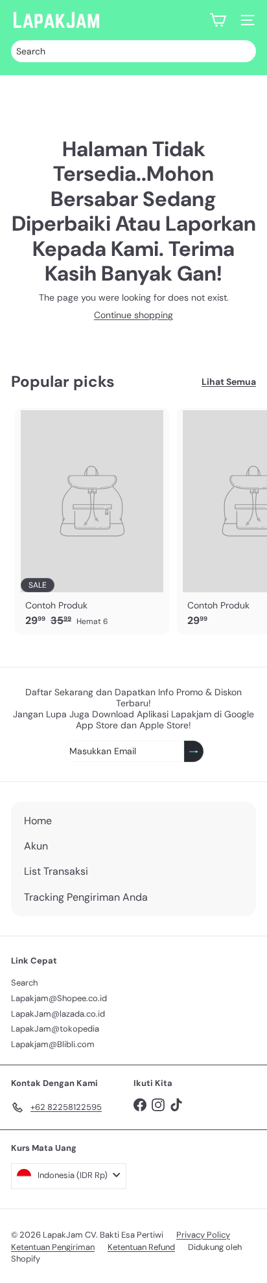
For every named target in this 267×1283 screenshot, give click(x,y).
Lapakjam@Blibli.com (53, 1044)
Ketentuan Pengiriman (53, 1247)
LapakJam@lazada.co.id (58, 1013)
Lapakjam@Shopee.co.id (59, 998)
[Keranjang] (218, 20)
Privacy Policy (203, 1234)
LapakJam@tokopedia (55, 1028)
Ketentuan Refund (141, 1247)
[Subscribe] (193, 751)
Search (24, 982)
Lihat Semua (229, 381)
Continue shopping (133, 315)
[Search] (243, 51)
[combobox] (133, 51)
